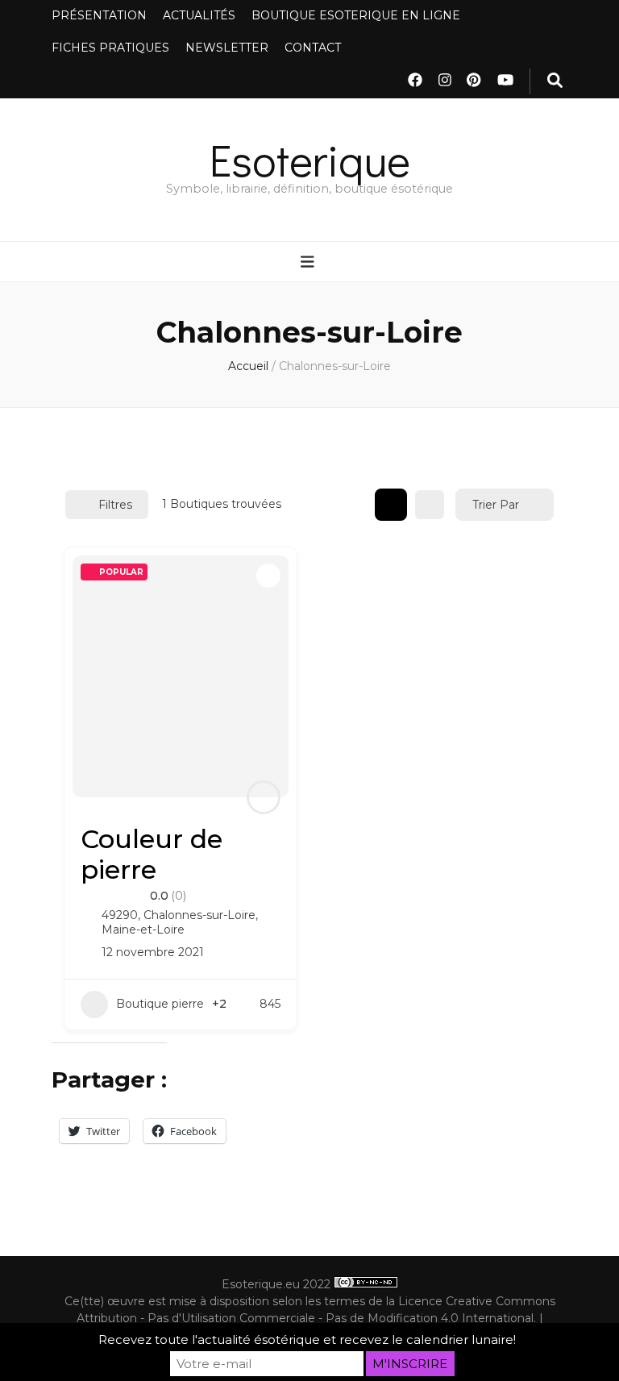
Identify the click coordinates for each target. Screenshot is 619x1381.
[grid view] (391, 505)
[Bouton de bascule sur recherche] (555, 81)
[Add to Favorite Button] (268, 576)
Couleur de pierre (151, 854)
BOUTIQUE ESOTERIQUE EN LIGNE (355, 15)
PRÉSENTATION (99, 15)
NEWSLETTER (226, 47)
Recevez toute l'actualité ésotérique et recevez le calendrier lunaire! (307, 1339)
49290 (120, 915)
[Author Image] (263, 797)
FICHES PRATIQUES (110, 47)
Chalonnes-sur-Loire (199, 915)
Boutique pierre (160, 1003)
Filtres (115, 504)
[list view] (429, 505)
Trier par (495, 504)
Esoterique (310, 159)
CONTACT (313, 47)
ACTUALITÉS (199, 15)
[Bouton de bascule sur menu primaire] (309, 263)
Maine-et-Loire (143, 929)
